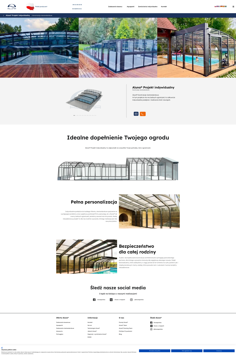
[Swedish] (226, 6)
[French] (219, 6)
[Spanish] (223, 6)
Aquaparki (130, 6)
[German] (221, 6)
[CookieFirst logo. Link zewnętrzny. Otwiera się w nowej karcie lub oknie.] (2, 348)
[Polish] (215, 6)
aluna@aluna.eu (77, 8)
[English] (217, 6)
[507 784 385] (143, 114)
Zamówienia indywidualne (147, 6)
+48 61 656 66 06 (77, 4)
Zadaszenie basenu (115, 6)
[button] (77, 115)
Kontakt (164, 6)
